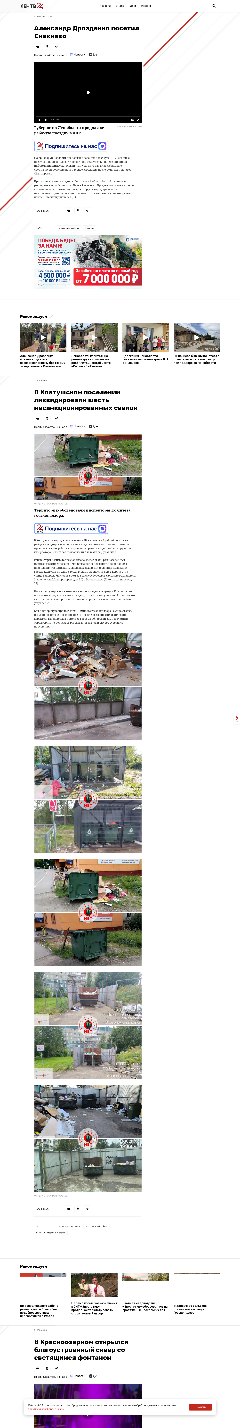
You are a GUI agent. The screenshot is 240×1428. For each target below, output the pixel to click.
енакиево (89, 228)
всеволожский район (96, 1226)
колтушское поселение (70, 1226)
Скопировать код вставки (129, 126)
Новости (105, 5)
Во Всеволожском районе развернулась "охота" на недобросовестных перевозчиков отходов (39, 1311)
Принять (201, 1407)
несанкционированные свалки (50, 1232)
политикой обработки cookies (46, 1409)
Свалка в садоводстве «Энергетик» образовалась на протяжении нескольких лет (145, 1307)
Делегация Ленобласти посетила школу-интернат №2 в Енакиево (145, 359)
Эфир (132, 5)
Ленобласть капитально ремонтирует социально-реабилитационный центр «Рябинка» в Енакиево (91, 361)
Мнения (146, 5)
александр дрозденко (69, 228)
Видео (120, 5)
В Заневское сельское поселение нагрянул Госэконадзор (190, 1309)
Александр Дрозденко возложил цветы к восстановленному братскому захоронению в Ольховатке (42, 361)
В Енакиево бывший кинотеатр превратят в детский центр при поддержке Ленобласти (196, 359)
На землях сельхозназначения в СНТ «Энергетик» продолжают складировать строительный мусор (94, 1308)
